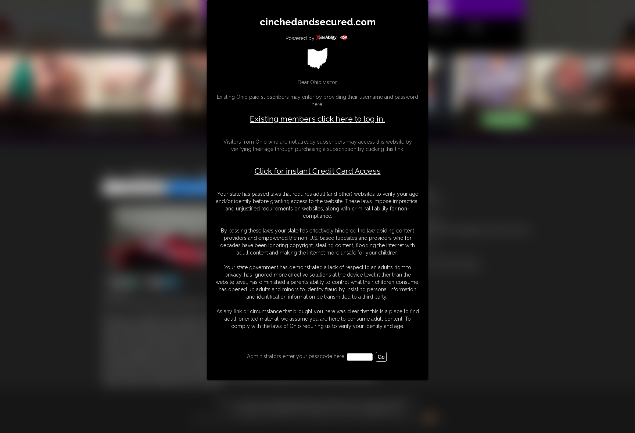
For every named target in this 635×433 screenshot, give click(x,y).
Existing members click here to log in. (317, 118)
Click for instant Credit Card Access (318, 171)
